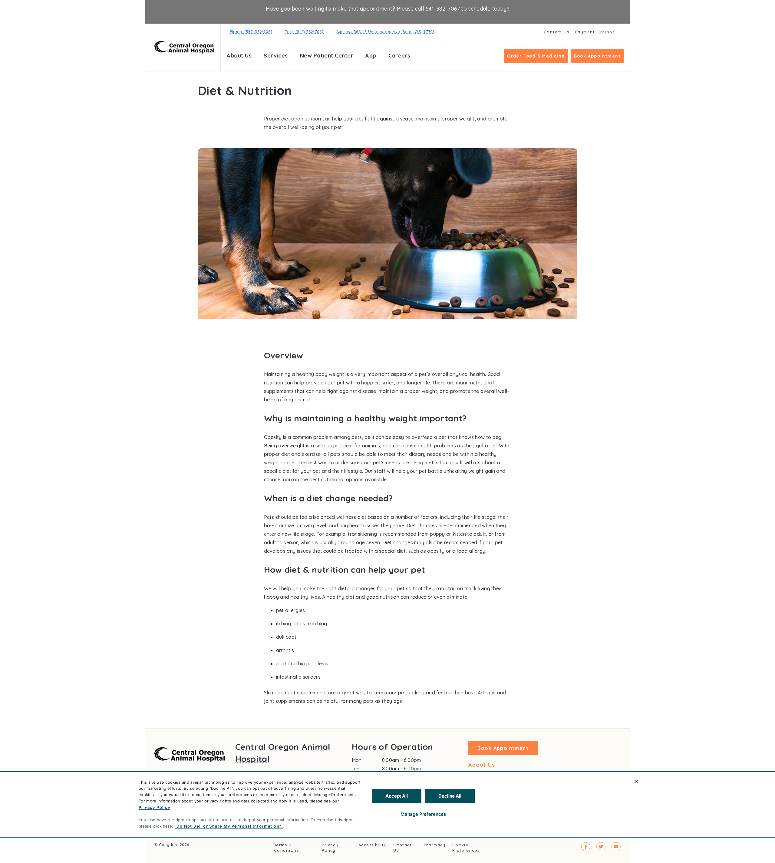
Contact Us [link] (556, 31)
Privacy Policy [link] (330, 847)
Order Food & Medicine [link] (536, 56)
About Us (239, 55)
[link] (184, 47)
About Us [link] (481, 765)
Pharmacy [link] (435, 844)
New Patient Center (327, 55)
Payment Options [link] (595, 31)
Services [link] (276, 55)
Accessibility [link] (372, 844)
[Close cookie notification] (636, 781)
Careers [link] (399, 55)
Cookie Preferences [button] (466, 847)
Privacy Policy (154, 807)
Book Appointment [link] (597, 56)
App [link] (370, 55)
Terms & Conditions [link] (286, 847)
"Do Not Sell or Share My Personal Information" (228, 826)
